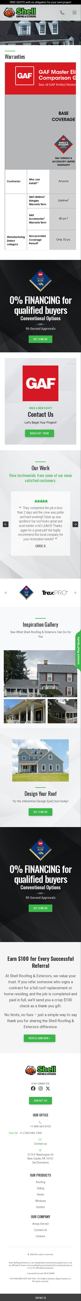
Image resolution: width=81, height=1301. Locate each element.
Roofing (40, 1182)
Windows (40, 1200)
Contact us (40, 1143)
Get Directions (40, 1162)
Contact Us (40, 1100)
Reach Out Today (39, 433)
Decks (40, 1194)
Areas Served (40, 1223)
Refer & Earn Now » (39, 1038)
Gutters (40, 1207)
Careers (40, 1236)
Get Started (40, 339)
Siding (40, 1188)
